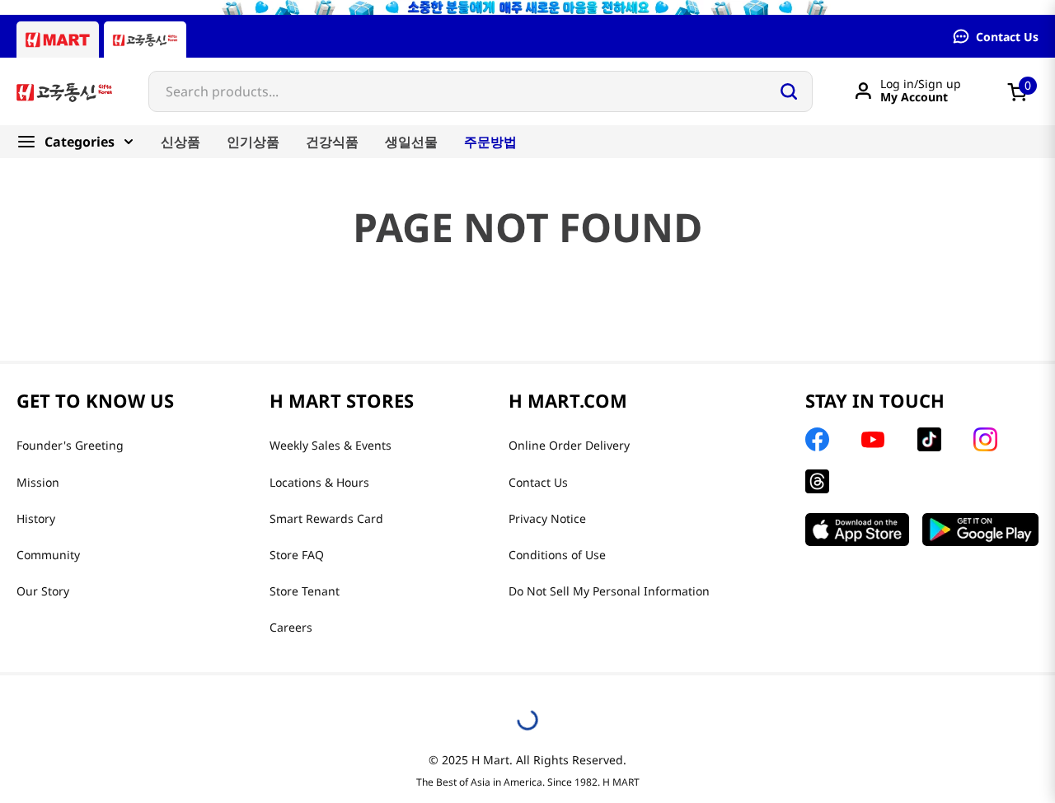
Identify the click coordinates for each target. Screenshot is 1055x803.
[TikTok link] (929, 439)
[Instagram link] (985, 439)
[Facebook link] (817, 439)
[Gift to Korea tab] (145, 39)
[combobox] (480, 91)
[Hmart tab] (57, 39)
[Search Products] (789, 91)
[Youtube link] (872, 440)
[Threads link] (817, 481)
